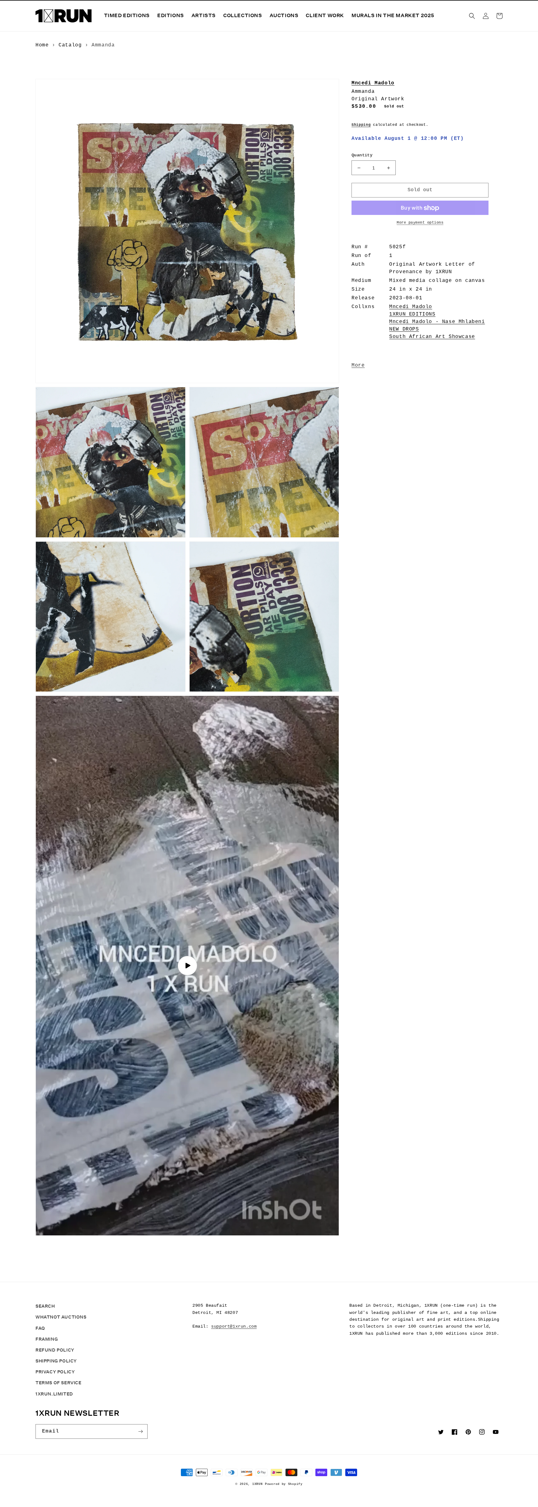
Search (45, 1306)
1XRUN (257, 1484)
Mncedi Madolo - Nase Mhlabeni (437, 322)
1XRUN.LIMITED (54, 1394)
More (358, 365)
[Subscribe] (140, 1431)
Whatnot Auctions (61, 1317)
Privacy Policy (55, 1372)
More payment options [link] (420, 223)
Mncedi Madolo (373, 83)
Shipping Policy (56, 1361)
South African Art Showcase (432, 337)
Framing (46, 1339)
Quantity (362, 155)
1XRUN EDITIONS (412, 314)
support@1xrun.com (234, 1326)
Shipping (361, 125)
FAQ (40, 1328)
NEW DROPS (404, 329)
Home (42, 45)
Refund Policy (54, 1350)
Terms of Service (58, 1383)
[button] (472, 16)
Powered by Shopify (284, 1484)
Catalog (70, 45)
